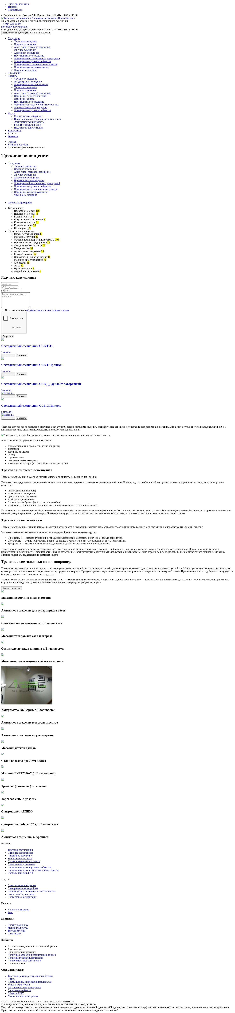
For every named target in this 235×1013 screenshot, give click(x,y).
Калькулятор (14, 130)
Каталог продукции (18, 144)
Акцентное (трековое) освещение (32, 47)
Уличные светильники (20, 858)
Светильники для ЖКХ (20, 873)
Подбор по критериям (20, 202)
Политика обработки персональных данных (32, 954)
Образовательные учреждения (30, 107)
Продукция (14, 38)
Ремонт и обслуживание (27, 124)
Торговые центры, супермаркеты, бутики (30, 976)
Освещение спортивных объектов (32, 61)
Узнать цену (8, 355)
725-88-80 (11, 23)
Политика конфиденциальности (25, 957)
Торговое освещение (25, 41)
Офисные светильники (20, 852)
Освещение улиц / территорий (30, 96)
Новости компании (18, 909)
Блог (10, 912)
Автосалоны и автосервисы (23, 996)
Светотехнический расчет (28, 116)
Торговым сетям (16, 930)
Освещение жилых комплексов (31, 67)
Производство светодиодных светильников (38, 119)
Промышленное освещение (29, 55)
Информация (15, 9)
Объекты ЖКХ (16, 993)
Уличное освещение (25, 49)
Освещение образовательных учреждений (37, 58)
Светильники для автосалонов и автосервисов (33, 870)
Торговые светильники (20, 849)
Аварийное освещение (26, 52)
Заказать (21, 355)
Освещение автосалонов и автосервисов (36, 104)
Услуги (11, 113)
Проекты (12, 75)
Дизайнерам (14, 933)
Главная (12, 141)
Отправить (8, 336)
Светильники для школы (21, 864)
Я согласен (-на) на (36, 310)
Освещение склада (24, 98)
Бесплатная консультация (15, 33)
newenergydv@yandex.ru (14, 26)
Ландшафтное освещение (28, 81)
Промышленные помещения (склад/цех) (29, 981)
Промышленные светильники (24, 861)
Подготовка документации (28, 127)
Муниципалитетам (18, 927)
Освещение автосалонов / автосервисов (35, 64)
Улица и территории (19, 984)
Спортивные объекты (19, 990)
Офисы (12, 978)
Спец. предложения (18, 4)
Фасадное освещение (25, 70)
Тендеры (12, 6)
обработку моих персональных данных (47, 310)
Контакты (13, 136)
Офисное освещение (25, 44)
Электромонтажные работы (29, 122)
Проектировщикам (18, 925)
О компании (14, 73)
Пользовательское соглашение (24, 960)
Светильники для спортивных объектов (29, 867)
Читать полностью (11, 588)
